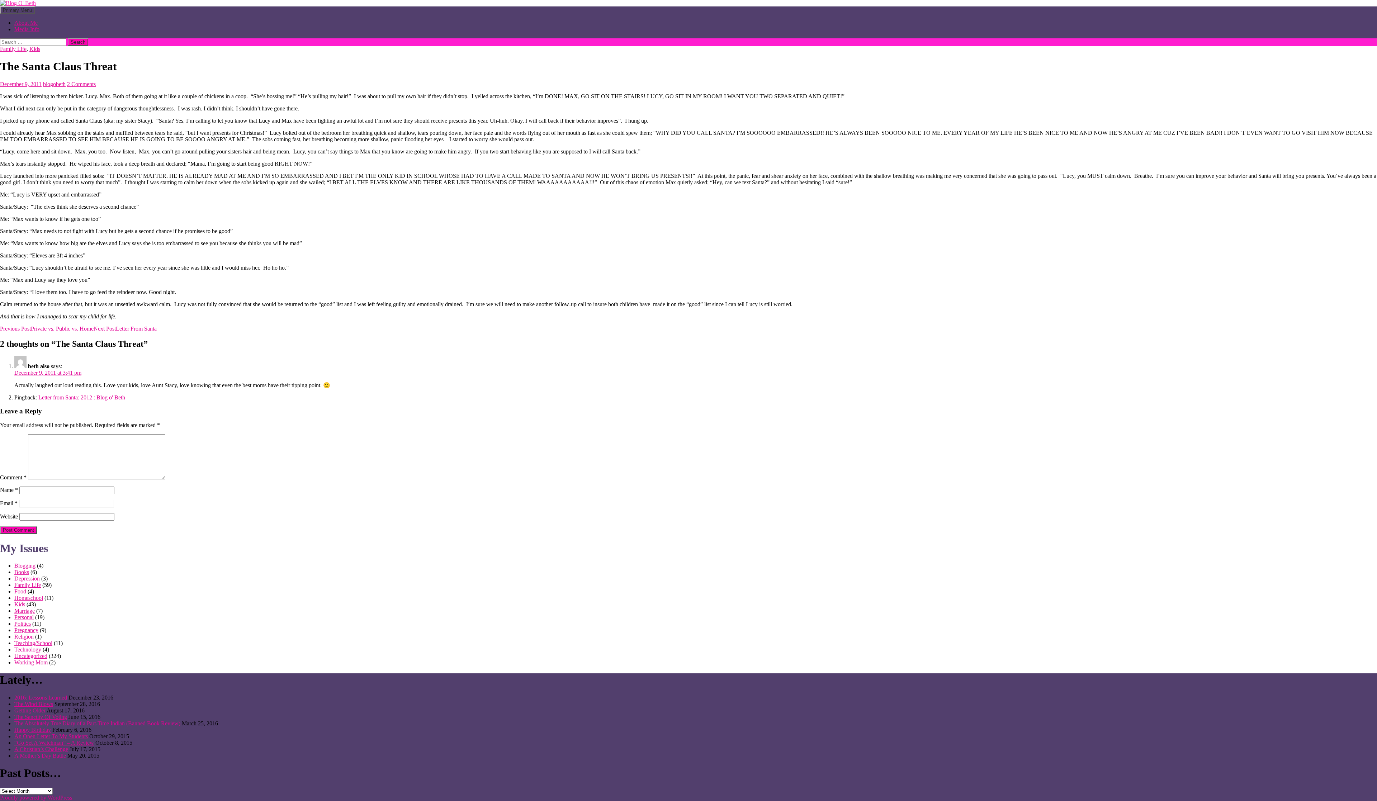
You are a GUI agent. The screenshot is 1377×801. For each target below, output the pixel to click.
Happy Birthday (32, 730)
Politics (22, 624)
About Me (26, 23)
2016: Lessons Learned (40, 698)
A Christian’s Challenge (41, 749)
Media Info (26, 29)
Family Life (13, 49)
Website (9, 516)
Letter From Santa (125, 329)
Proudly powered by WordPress (36, 798)
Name (9, 490)
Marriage (24, 611)
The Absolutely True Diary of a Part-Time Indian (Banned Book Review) (97, 723)
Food (20, 591)
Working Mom (31, 662)
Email (9, 503)
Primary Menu (17, 10)
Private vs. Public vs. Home (47, 329)
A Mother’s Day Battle (40, 756)
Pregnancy (26, 630)
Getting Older (30, 710)
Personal (24, 617)
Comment (13, 477)
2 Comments (81, 84)
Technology (27, 649)
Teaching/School (33, 643)
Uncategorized (30, 656)
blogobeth (54, 84)
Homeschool (28, 598)
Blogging (25, 566)
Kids (34, 49)
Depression (27, 578)
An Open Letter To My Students (51, 736)
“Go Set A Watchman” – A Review (54, 743)
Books (21, 572)
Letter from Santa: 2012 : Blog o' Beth (81, 397)
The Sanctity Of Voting (40, 717)
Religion (24, 637)
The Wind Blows (33, 704)
